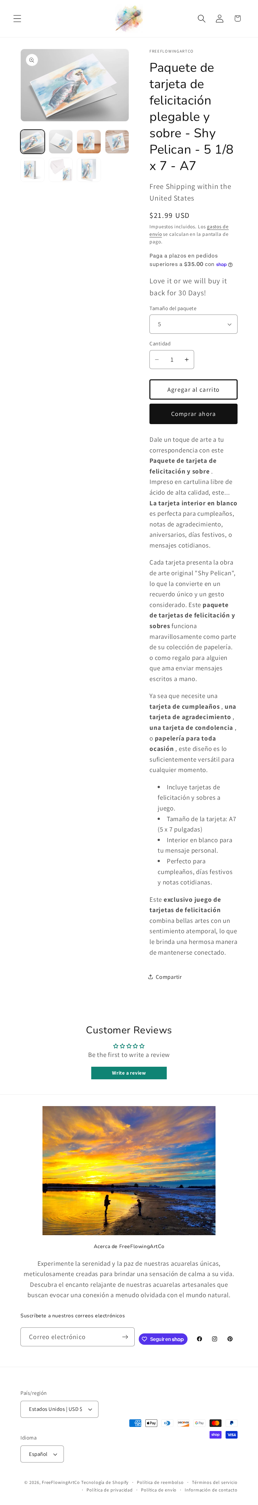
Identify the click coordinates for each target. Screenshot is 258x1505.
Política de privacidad (110, 1490)
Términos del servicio (215, 1482)
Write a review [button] (129, 1073)
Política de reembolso (160, 1482)
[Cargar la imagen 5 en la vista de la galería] (32, 170)
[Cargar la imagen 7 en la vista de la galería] (89, 170)
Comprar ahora (193, 414)
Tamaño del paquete (172, 308)
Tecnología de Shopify (105, 1482)
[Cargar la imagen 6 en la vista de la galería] (61, 170)
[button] (17, 18)
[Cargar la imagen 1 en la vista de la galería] (32, 142)
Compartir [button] (169, 976)
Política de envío (159, 1490)
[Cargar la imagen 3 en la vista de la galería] (89, 142)
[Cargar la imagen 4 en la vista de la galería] (117, 142)
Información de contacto (211, 1490)
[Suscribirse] (125, 1337)
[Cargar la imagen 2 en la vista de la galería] (61, 142)
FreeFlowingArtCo (61, 1482)
